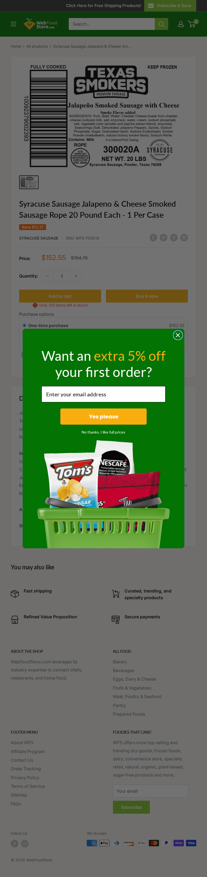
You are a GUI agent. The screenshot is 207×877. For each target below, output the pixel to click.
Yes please (103, 416)
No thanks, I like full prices (103, 432)
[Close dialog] (178, 335)
